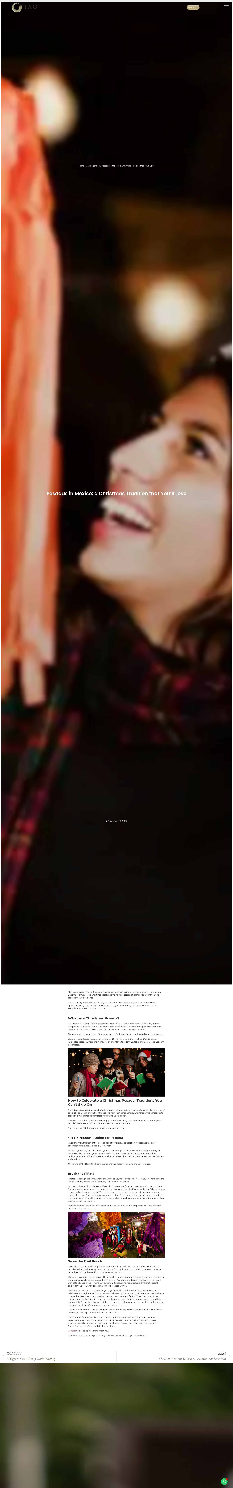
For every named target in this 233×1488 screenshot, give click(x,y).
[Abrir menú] (226, 7)
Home (81, 166)
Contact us (73, 1331)
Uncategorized (93, 166)
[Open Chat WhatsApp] (224, 1481)
